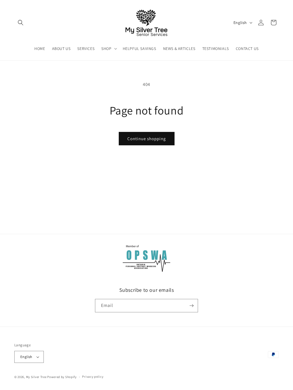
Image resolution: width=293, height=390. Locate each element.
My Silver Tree (36, 377)
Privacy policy (92, 377)
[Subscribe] (191, 305)
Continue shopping (146, 138)
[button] (20, 22)
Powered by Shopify (62, 377)
